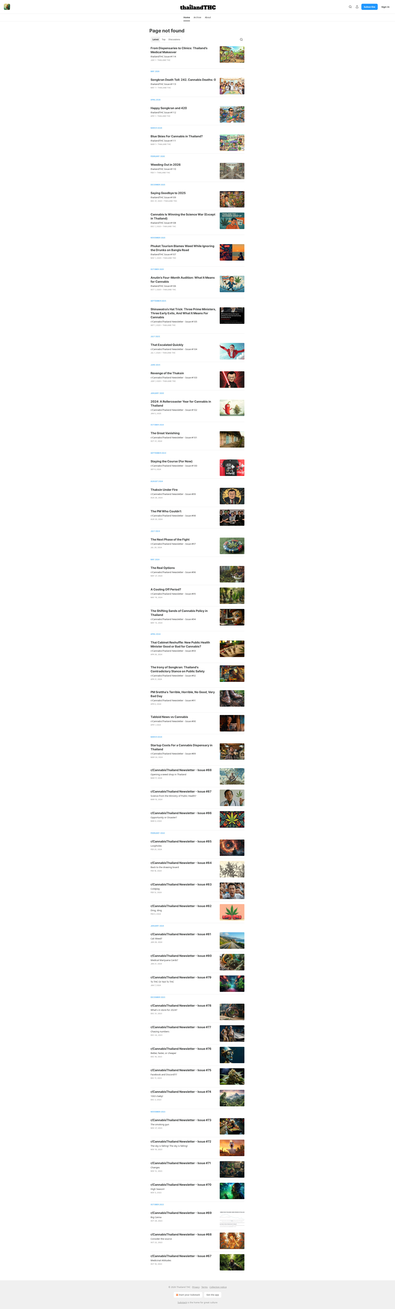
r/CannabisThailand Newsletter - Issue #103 (174, 377)
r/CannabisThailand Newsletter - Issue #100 (174, 465)
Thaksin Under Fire (164, 490)
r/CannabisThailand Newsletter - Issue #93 (173, 650)
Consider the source (161, 1238)
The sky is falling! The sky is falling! (169, 1145)
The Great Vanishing (165, 433)
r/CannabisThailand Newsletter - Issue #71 (181, 1163)
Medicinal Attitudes (161, 1260)
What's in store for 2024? (164, 1009)
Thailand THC (163, 60)
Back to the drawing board (165, 867)
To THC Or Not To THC (162, 981)
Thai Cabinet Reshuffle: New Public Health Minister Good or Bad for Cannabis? (180, 644)
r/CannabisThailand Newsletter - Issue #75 (181, 1070)
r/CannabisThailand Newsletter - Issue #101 (174, 437)
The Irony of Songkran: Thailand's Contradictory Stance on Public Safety (178, 669)
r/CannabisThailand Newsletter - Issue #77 (181, 1027)
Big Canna (156, 1217)
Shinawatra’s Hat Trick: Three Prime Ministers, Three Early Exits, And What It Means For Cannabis (183, 313)
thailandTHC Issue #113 (163, 84)
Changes (155, 1167)
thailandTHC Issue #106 (163, 285)
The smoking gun (160, 1124)
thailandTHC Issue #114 (163, 56)
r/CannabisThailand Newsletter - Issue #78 (181, 1005)
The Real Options (163, 568)
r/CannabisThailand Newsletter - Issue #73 (181, 1120)
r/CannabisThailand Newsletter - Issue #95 (173, 593)
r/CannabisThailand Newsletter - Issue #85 (181, 841)
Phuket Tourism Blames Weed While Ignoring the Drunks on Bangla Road (182, 248)
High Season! (157, 1188)
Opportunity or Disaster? (164, 817)
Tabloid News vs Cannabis (169, 717)
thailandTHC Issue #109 (163, 197)
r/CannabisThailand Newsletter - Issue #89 (173, 753)
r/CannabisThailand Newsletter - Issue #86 (181, 813)
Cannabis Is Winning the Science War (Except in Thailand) (183, 216)
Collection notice (218, 1287)
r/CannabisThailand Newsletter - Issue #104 (174, 349)
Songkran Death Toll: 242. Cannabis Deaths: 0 (183, 80)
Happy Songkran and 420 (169, 108)
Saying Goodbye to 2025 (168, 193)
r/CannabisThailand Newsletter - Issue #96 (173, 572)
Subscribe (369, 6)
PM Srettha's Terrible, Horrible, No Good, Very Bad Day (183, 694)
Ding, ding (156, 910)
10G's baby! (157, 1096)
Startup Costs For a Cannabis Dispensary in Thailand (181, 747)
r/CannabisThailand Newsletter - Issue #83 (181, 884)
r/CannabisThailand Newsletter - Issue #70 (181, 1184)
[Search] (350, 7)
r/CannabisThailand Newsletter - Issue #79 (181, 977)
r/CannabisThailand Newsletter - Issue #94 (173, 619)
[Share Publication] (357, 7)
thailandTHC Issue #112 (163, 112)
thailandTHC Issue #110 (163, 168)
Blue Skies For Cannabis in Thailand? (177, 136)
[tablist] (166, 39)
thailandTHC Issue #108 (163, 222)
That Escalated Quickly (167, 345)
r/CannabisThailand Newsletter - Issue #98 (173, 515)
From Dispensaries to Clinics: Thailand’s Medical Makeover (179, 50)
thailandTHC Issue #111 (163, 140)
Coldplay (155, 888)
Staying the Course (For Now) (172, 461)
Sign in (385, 6)
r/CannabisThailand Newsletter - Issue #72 (181, 1141)
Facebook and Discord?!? (164, 1074)
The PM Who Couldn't (166, 511)
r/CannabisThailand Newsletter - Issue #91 (173, 700)
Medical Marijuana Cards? (164, 960)
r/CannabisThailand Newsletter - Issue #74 (181, 1092)
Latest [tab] (155, 39)
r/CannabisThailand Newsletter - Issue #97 (173, 543)
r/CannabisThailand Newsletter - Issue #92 (173, 675)
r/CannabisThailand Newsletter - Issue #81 (181, 934)
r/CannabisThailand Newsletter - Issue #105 (174, 321)
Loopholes (156, 845)
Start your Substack (189, 1294)
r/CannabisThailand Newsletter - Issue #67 (181, 1256)
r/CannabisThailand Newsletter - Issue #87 (181, 791)
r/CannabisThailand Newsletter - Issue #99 (173, 494)
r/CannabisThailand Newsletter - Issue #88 (181, 770)
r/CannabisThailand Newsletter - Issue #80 (181, 956)
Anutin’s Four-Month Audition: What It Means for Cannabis (183, 279)
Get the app (212, 1294)
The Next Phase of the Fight (170, 539)
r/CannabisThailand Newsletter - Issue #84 (181, 863)
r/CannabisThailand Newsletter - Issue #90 (173, 721)
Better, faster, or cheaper (163, 1053)
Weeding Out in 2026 (166, 164)
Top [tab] (163, 39)
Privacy (196, 1287)
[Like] (153, 120)
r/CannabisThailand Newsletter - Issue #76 (181, 1049)
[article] (197, 56)
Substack (182, 1302)
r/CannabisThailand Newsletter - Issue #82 (181, 906)
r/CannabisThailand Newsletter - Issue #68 (181, 1234)
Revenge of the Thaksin (167, 373)
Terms (204, 1287)
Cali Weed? (156, 938)
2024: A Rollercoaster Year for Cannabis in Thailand (181, 403)
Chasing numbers (160, 1031)
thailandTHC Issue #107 (163, 254)
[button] (187, 17)
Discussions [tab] (174, 39)
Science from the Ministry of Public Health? (173, 795)
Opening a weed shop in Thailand (168, 774)
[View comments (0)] (174, 64)
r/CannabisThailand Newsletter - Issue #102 (174, 409)
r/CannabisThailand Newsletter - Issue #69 (181, 1213)
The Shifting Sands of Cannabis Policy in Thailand (179, 613)
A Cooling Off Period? (166, 589)
